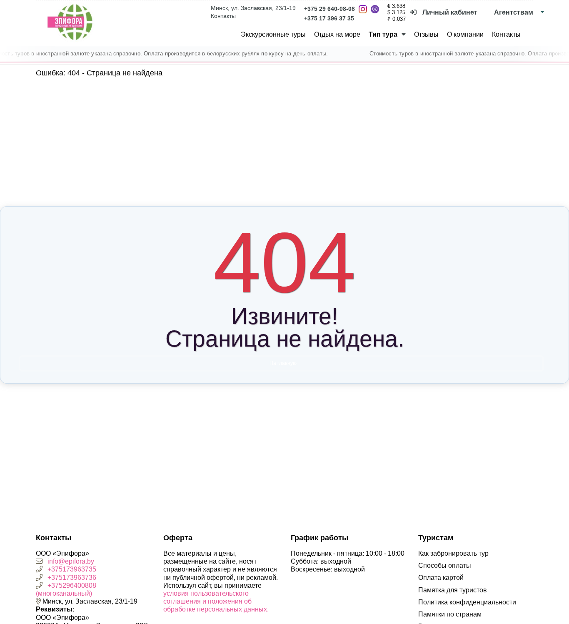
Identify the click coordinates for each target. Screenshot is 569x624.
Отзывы (426, 34)
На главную (283, 363)
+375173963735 (71, 569)
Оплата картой (441, 577)
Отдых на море (337, 34)
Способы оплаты (444, 565)
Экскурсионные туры (273, 34)
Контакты (223, 15)
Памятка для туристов (452, 590)
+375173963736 (71, 577)
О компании (465, 34)
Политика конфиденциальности (467, 602)
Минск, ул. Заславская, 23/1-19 (253, 8)
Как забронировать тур (453, 553)
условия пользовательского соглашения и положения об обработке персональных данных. (216, 601)
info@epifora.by (70, 561)
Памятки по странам (450, 614)
